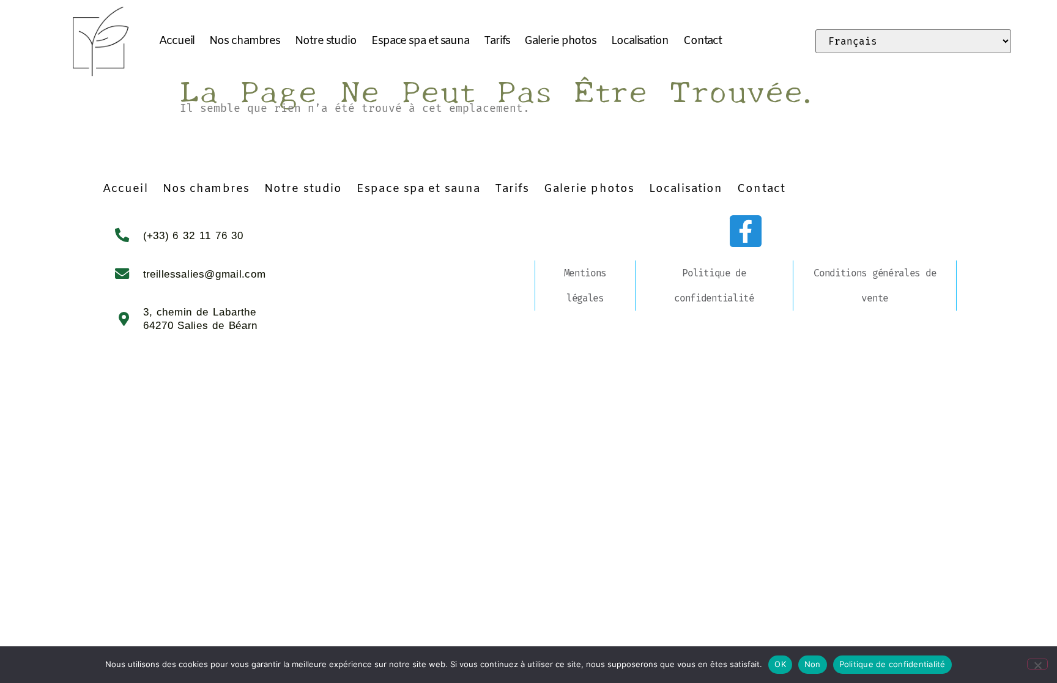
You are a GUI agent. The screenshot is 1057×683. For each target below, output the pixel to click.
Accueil (177, 41)
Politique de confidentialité (714, 285)
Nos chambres (244, 41)
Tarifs (497, 41)
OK (780, 664)
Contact (702, 41)
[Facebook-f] (746, 231)
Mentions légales (585, 285)
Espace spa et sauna (420, 41)
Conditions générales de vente (875, 285)
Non (812, 664)
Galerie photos (560, 41)
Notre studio (326, 41)
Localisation (640, 41)
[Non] (1037, 664)
